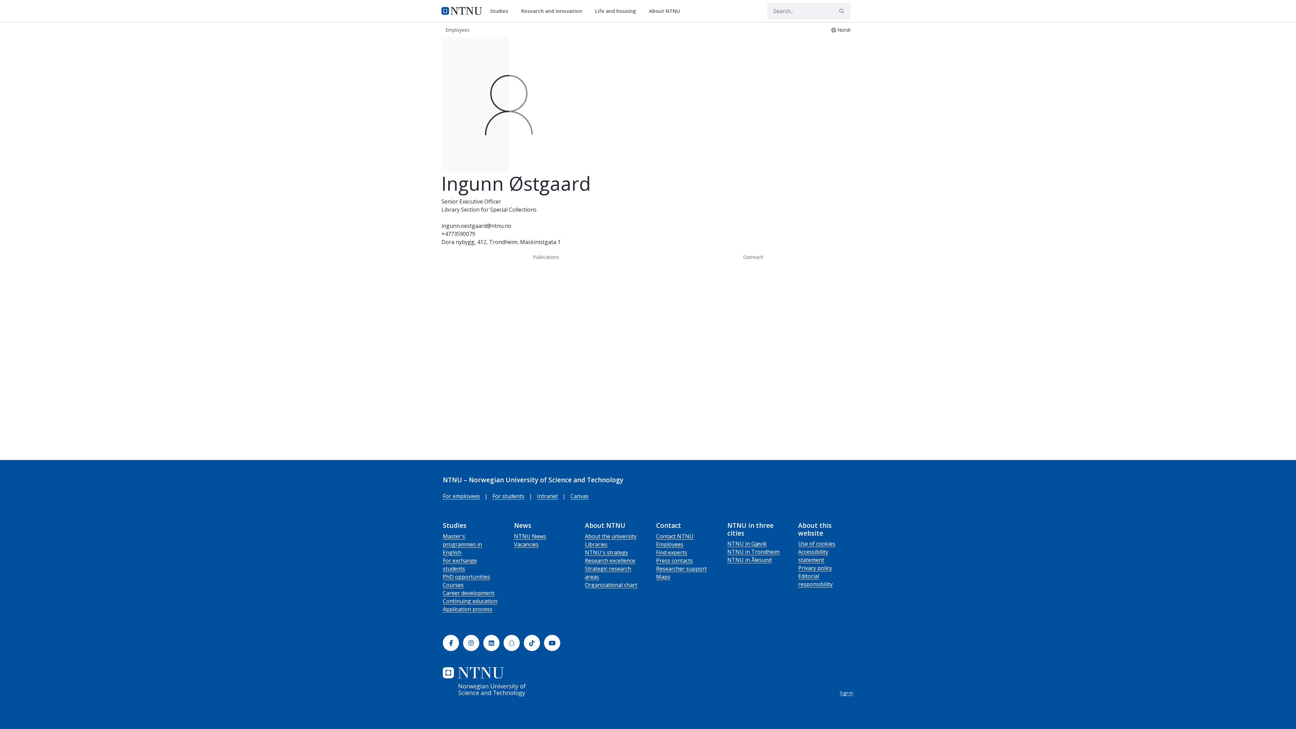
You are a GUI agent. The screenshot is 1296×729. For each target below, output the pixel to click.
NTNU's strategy (606, 552)
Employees (669, 544)
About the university (611, 536)
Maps (663, 576)
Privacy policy (815, 568)
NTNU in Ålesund (749, 560)
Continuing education (470, 601)
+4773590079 (458, 234)
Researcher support (681, 568)
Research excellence (610, 560)
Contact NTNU (675, 536)
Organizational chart (611, 585)
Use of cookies (816, 543)
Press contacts (674, 560)
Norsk (843, 30)
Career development (468, 593)
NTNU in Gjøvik (747, 543)
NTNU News (530, 536)
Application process (467, 609)
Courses (453, 585)
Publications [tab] (546, 257)
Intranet (547, 496)
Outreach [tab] (753, 257)
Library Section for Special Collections (489, 209)
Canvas (579, 496)
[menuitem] (501, 11)
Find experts (671, 552)
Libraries (596, 544)
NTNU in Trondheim (753, 552)
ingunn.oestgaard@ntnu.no (476, 226)
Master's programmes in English (462, 544)
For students (508, 496)
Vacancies (526, 544)
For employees (461, 496)
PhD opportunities (466, 576)
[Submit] (842, 11)
